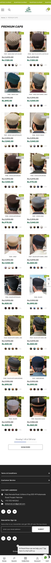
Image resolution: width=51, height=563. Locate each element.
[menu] (2, 9)
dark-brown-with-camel (16, 389)
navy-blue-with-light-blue (12, 65)
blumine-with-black (9, 389)
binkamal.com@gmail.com (15, 504)
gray (5, 267)
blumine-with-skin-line (9, 348)
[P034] (38, 163)
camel (38, 308)
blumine (5, 105)
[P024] (12, 325)
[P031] (12, 123)
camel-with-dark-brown (12, 389)
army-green (16, 429)
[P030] (38, 82)
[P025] (38, 285)
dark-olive (16, 227)
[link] (14, 559)
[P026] (12, 285)
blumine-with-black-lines (34, 267)
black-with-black (5, 308)
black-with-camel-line (5, 348)
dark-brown (34, 389)
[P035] (12, 163)
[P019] (38, 406)
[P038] (38, 41)
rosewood (12, 429)
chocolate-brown (38, 146)
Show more (25, 447)
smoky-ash (9, 105)
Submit (41, 529)
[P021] (38, 366)
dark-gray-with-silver (5, 65)
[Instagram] (9, 512)
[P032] (12, 82)
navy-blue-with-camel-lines (41, 105)
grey (16, 105)
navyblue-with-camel (9, 308)
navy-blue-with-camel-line (16, 348)
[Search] (9, 9)
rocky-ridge (30, 146)
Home (3, 17)
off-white (41, 227)
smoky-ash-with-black (9, 146)
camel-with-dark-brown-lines (38, 267)
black (41, 186)
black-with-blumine (16, 146)
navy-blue (12, 105)
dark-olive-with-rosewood (12, 146)
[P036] (38, 123)
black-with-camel (30, 429)
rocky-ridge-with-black (5, 146)
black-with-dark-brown (5, 389)
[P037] (38, 204)
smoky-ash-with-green (9, 65)
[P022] (12, 366)
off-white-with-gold (16, 65)
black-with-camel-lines (38, 105)
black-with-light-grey (38, 429)
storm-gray (34, 146)
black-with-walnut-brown (41, 429)
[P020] (12, 406)
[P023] (38, 325)
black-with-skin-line (30, 348)
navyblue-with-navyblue (16, 308)
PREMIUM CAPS (13, 17)
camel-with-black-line (38, 348)
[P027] (38, 244)
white (9, 267)
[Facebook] (3, 512)
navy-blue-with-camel (34, 429)
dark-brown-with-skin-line (12, 348)
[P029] (12, 244)
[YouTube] (15, 512)
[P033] (12, 204)
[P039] (12, 41)
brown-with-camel (12, 308)
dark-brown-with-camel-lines (34, 105)
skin (12, 267)
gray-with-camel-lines (30, 105)
